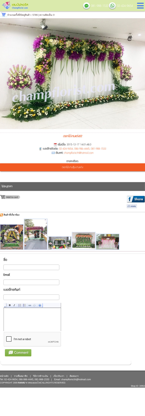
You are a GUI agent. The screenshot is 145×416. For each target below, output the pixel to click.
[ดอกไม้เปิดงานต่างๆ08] (107, 242)
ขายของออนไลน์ (34, 383)
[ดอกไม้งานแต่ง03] (83, 241)
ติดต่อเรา (74, 376)
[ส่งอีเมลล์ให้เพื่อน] (132, 207)
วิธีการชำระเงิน (40, 376)
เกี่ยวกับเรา (58, 376)
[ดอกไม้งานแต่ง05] (11, 237)
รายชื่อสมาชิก (21, 376)
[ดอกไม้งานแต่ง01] (35, 234)
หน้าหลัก (4, 376)
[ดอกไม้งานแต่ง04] (59, 243)
